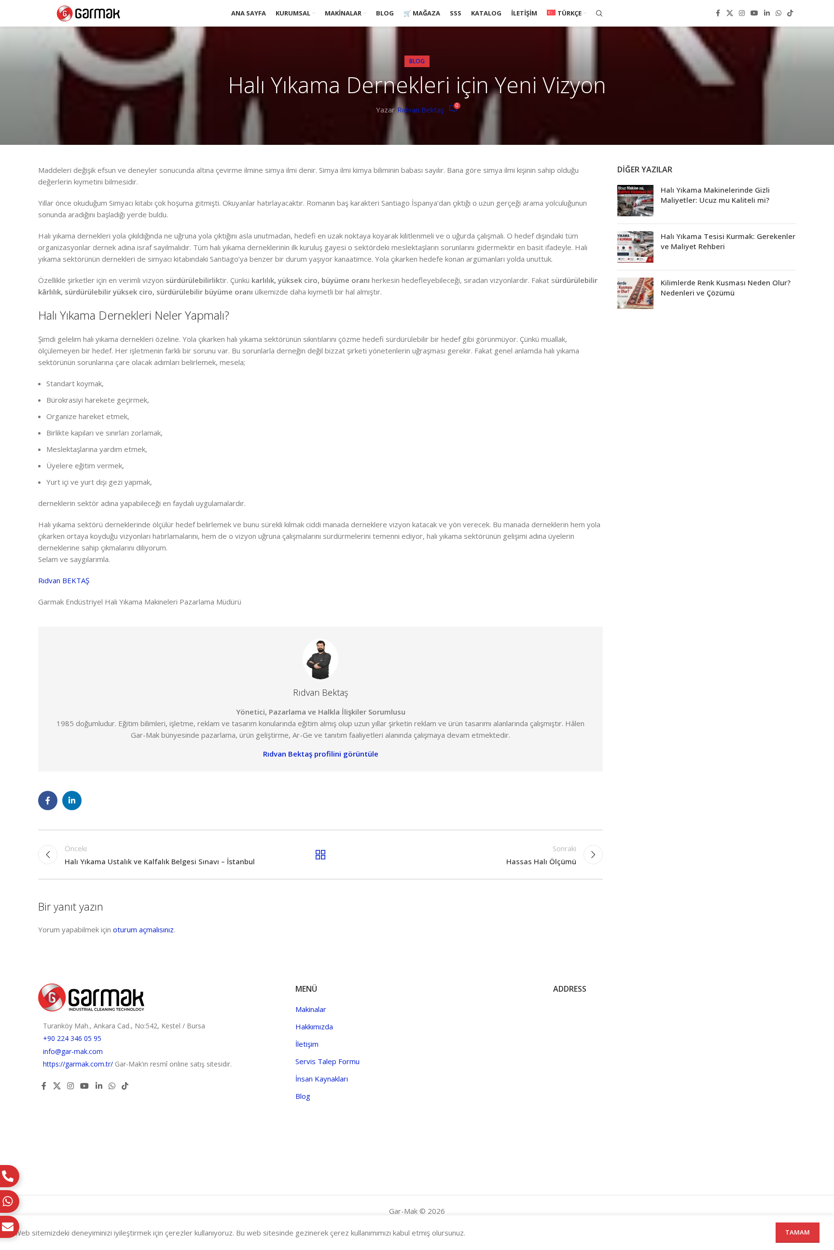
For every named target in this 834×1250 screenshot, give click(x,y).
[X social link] (729, 13)
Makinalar (310, 1009)
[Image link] (91, 996)
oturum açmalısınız (143, 929)
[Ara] (599, 13)
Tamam (797, 1232)
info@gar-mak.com (73, 1051)
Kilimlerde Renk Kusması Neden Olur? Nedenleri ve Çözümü (726, 287)
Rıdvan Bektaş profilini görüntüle (320, 753)
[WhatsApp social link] (778, 13)
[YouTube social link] (754, 13)
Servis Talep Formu (327, 1061)
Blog (417, 61)
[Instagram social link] (742, 13)
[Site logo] (88, 12)
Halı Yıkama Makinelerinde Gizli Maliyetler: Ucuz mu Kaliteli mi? (715, 195)
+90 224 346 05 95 (72, 1038)
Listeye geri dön (320, 854)
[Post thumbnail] (635, 200)
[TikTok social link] (790, 13)
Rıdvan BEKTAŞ (63, 580)
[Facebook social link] (717, 13)
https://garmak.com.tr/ (79, 1063)
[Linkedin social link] (767, 13)
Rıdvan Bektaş (420, 109)
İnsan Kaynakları (321, 1078)
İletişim (307, 1044)
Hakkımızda (314, 1026)
